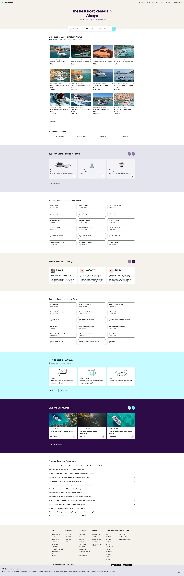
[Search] (114, 29)
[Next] (133, 154)
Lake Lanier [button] (108, 536)
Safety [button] (66, 541)
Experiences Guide (96, 539)
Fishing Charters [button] (82, 539)
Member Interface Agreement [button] (56, 552)
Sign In (168, 2)
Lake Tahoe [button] (108, 539)
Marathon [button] (108, 559)
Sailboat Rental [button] (82, 549)
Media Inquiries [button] (55, 539)
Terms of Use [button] (42, 571)
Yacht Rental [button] (82, 546)
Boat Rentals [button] (82, 534)
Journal (94, 530)
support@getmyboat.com (125, 539)
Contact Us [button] (54, 558)
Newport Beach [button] (109, 546)
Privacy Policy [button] (111, 571)
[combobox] (76, 29)
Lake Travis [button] (108, 544)
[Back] (129, 154)
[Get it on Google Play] (64, 390)
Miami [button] (107, 534)
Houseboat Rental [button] (83, 541)
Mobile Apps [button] (68, 539)
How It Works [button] (68, 534)
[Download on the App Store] (54, 390)
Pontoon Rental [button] (82, 544)
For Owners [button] (68, 536)
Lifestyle (94, 536)
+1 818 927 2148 (123, 536)
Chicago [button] (108, 549)
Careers (54, 536)
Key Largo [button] (108, 554)
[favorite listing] (69, 59)
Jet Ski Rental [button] (82, 536)
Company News (96, 534)
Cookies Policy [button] (55, 546)
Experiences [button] (82, 530)
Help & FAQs (122, 534)
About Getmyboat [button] (56, 534)
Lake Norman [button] (109, 551)
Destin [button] (107, 556)
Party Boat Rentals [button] (83, 555)
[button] (150, 2)
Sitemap (54, 555)
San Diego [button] (108, 541)
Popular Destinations (112, 530)
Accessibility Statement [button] (57, 549)
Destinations (95, 541)
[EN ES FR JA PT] (157, 2)
